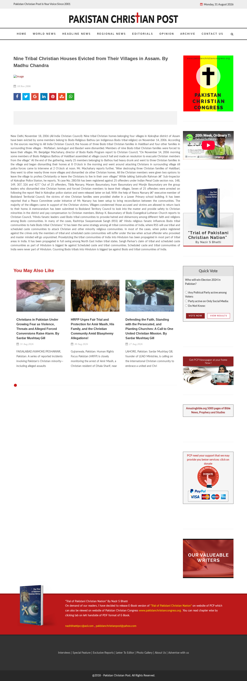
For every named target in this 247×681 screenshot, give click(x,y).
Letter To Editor (125, 653)
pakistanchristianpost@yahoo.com (116, 626)
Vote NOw (195, 316)
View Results (218, 316)
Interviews (64, 653)
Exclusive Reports (103, 653)
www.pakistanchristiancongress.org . (160, 610)
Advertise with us (178, 653)
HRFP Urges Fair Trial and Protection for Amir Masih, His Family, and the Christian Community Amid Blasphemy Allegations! (92, 329)
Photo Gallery (144, 653)
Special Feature (82, 653)
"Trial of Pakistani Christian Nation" (171, 605)
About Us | (161, 653)
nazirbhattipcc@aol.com (79, 626)
